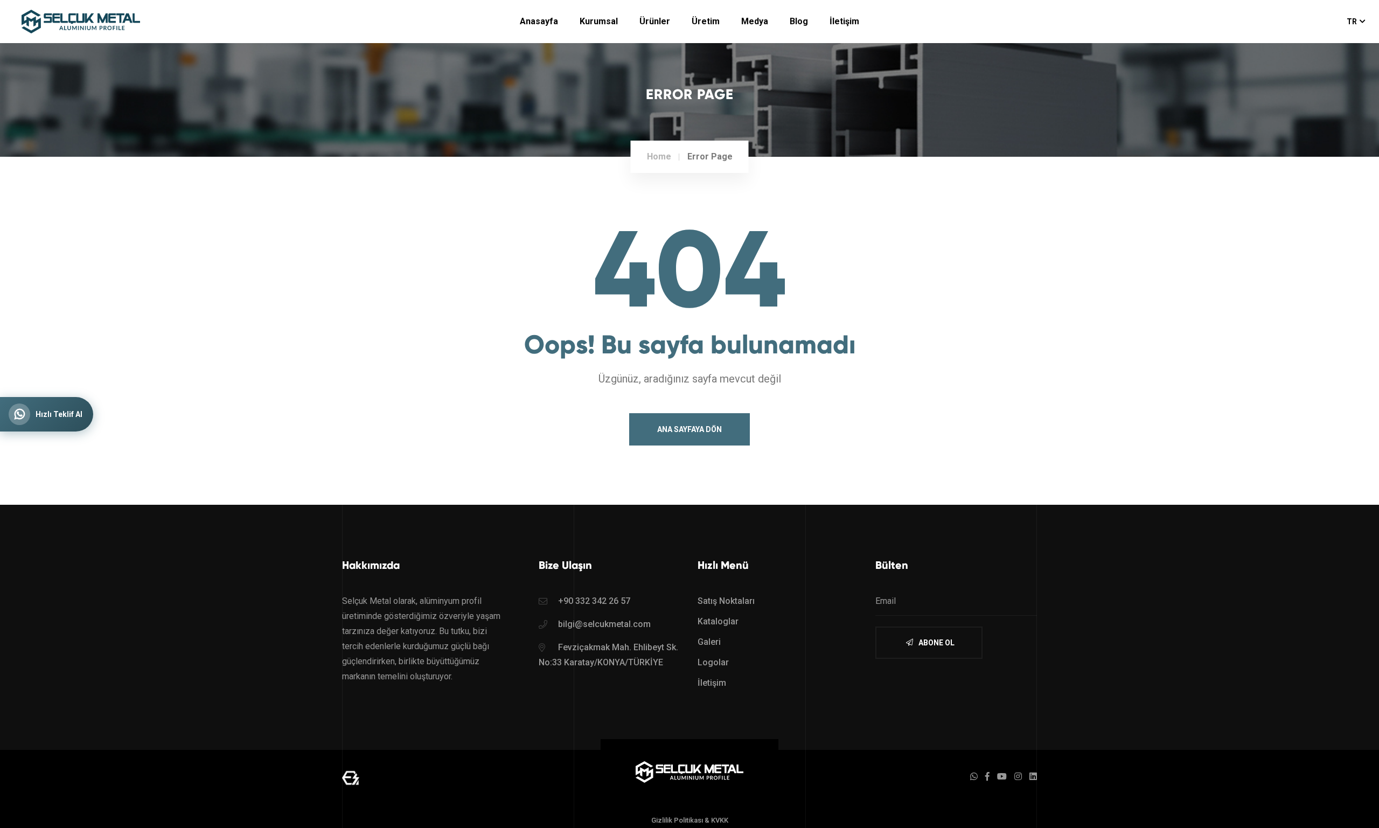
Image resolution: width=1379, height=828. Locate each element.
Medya (754, 21)
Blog (799, 21)
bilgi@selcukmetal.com (604, 624)
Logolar (713, 662)
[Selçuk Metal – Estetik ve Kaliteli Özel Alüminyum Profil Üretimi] (689, 771)
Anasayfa (539, 21)
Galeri (709, 642)
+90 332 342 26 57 (594, 601)
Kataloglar (718, 621)
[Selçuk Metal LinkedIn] (1033, 776)
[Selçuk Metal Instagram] (1018, 776)
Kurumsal (599, 21)
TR (1352, 21)
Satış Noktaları (726, 601)
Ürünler (654, 21)
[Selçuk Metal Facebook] (987, 776)
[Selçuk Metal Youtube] (1002, 776)
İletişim (844, 21)
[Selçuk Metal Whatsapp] (974, 776)
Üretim (706, 21)
